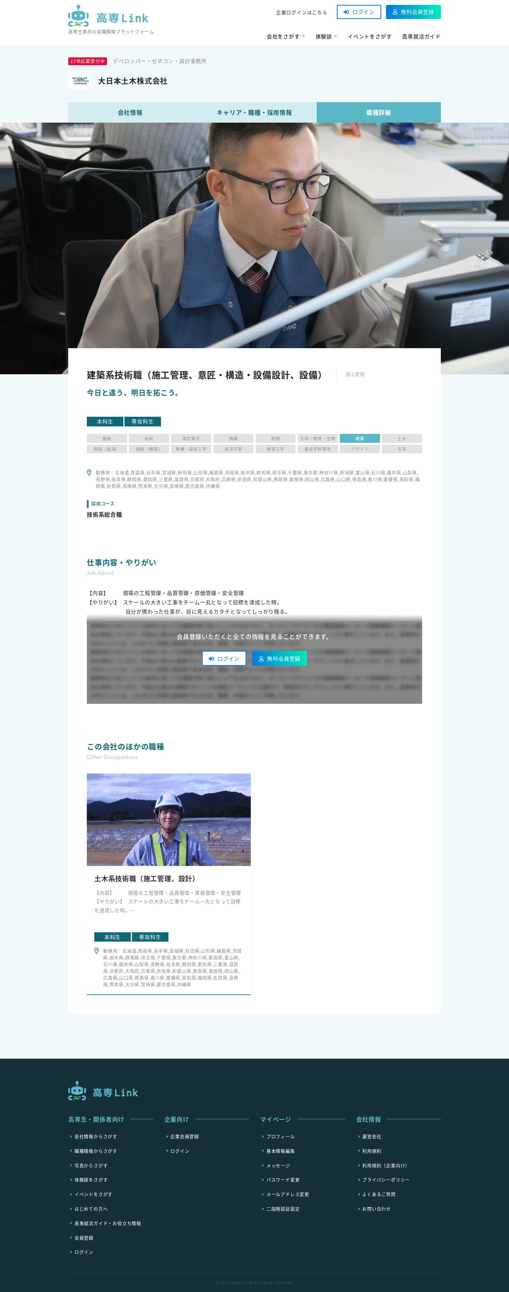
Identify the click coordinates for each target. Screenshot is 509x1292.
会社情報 (130, 112)
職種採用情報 (254, 112)
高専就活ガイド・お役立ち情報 (108, 1223)
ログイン (363, 11)
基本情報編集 (280, 1150)
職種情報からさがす (96, 1150)
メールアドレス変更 (287, 1194)
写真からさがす (91, 1165)
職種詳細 (378, 112)
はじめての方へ (91, 1209)
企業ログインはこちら (302, 12)
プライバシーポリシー (386, 1179)
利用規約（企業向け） (386, 1165)
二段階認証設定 (283, 1209)
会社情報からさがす (96, 1136)
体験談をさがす (91, 1179)
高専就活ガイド (421, 36)
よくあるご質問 (379, 1194)
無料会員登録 (417, 11)
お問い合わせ (376, 1209)
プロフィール (280, 1136)
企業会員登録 (184, 1136)
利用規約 (371, 1150)
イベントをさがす (370, 36)
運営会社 (371, 1136)
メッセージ (278, 1165)
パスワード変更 (283, 1179)
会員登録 (84, 1237)
